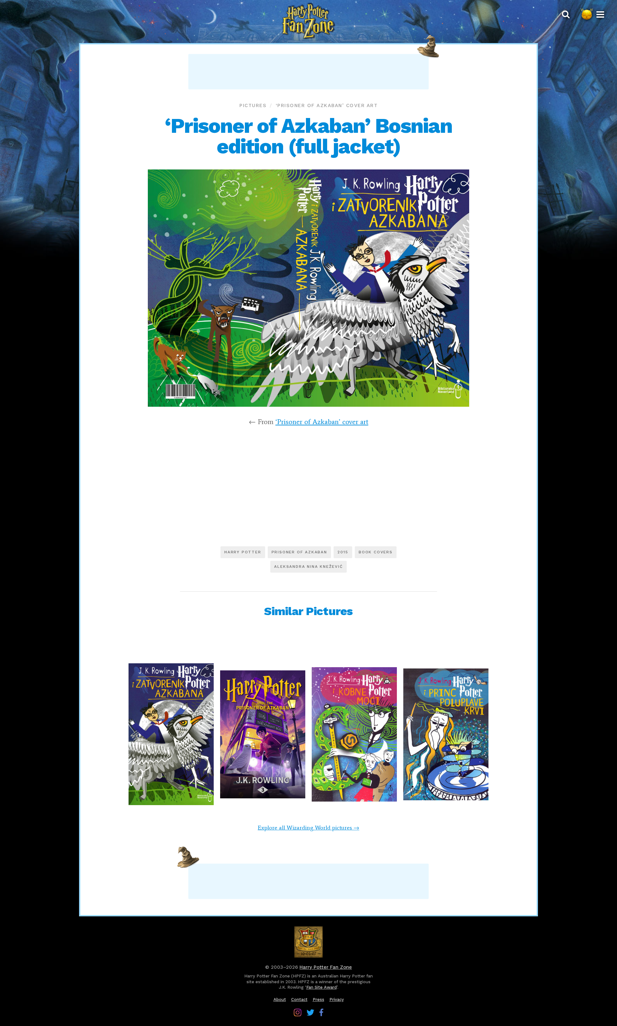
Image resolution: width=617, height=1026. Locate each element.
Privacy (336, 999)
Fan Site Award (321, 987)
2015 (342, 552)
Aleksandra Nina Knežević (308, 566)
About (279, 999)
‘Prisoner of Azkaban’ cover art (327, 105)
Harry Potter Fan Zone (326, 967)
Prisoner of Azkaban (299, 552)
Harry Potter (242, 552)
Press (318, 999)
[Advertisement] (308, 71)
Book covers (376, 552)
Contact (299, 999)
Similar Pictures (308, 611)
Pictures (252, 105)
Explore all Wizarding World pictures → (308, 827)
